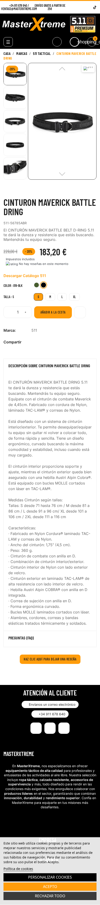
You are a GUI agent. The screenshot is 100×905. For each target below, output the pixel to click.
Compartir (34, 342)
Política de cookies (18, 868)
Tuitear (41, 342)
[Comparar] (80, 312)
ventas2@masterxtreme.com (19, 9)
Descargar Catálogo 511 (24, 275)
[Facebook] (77, 7)
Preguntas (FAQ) (21, 638)
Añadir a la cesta (53, 312)
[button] (50, 704)
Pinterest (48, 342)
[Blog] (64, 728)
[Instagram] (83, 7)
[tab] (50, 367)
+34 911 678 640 (18, 5)
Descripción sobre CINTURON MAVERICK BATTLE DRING (49, 365)
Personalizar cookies (50, 877)
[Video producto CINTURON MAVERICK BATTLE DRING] (11, 192)
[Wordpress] (89, 7)
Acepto (50, 886)
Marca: (9, 330)
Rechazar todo (50, 895)
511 (34, 330)
